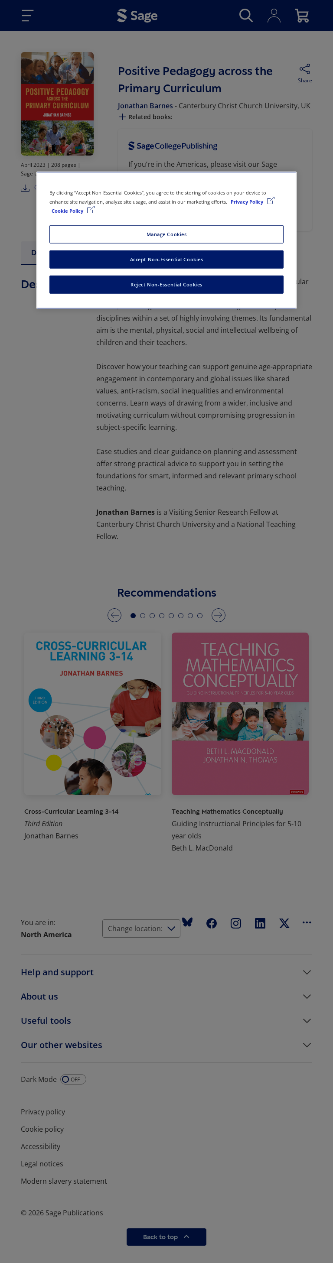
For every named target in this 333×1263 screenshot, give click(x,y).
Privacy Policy (247, 201)
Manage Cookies (167, 234)
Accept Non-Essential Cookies (166, 259)
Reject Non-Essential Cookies (166, 284)
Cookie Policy (68, 211)
